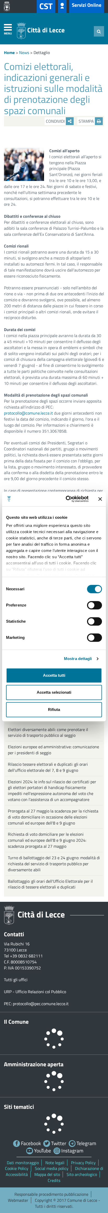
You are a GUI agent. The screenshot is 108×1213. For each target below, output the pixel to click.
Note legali (54, 1162)
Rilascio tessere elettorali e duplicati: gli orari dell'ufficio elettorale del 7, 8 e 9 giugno (48, 767)
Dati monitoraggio (23, 1162)
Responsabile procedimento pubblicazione (51, 1194)
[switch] (94, 605)
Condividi (56, 121)
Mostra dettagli (78, 658)
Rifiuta (54, 709)
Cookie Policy (16, 1168)
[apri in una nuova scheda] (8, 6)
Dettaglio (42, 52)
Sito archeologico (82, 1174)
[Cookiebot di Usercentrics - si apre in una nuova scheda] (67, 499)
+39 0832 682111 (26, 956)
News (24, 52)
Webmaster (18, 1200)
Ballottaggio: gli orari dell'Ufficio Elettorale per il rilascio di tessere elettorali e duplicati (50, 884)
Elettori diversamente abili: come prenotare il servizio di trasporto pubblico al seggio (48, 732)
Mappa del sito (47, 1174)
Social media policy (51, 1168)
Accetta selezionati (54, 692)
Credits (54, 1180)
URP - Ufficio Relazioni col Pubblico (35, 991)
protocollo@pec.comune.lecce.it (41, 1003)
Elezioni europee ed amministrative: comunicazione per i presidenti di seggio (53, 750)
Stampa (87, 121)
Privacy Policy (83, 1162)
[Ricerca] (99, 31)
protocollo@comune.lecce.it (28, 413)
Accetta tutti (54, 675)
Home (9, 52)
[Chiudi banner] (100, 499)
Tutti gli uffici (16, 979)
